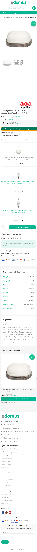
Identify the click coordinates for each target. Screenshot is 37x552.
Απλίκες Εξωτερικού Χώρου (26, 17)
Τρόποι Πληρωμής (6, 461)
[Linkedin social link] (16, 238)
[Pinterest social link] (13, 238)
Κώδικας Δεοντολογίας (7, 452)
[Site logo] (18, 2)
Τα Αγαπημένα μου (6, 494)
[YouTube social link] (10, 512)
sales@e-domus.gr (13, 428)
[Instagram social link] (6, 512)
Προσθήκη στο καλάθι (22, 227)
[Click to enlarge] (4, 53)
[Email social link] (11, 238)
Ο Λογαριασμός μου (6, 500)
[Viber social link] (20, 238)
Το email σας (5, 532)
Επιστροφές (4, 467)
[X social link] (9, 238)
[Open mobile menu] (3, 8)
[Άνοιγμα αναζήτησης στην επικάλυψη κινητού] (17, 8)
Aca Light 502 (11, 132)
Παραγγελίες (4, 503)
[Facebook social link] (7, 238)
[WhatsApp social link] (18, 238)
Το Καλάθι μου (5, 497)
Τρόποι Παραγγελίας (6, 458)
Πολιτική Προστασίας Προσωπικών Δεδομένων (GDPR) (16, 455)
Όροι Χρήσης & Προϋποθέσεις (9, 449)
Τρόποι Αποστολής (6, 464)
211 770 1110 (14, 421)
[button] (18, 399)
